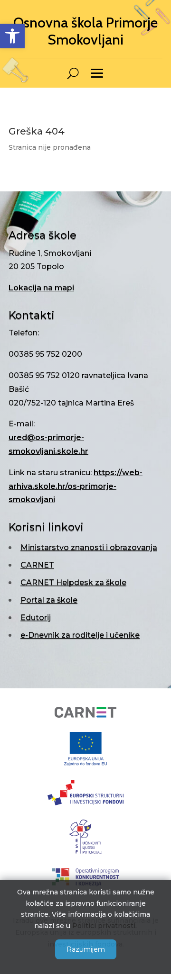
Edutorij (35, 617)
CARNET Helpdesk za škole (73, 582)
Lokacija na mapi (41, 287)
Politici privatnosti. (104, 925)
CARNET (37, 564)
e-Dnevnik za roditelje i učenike (80, 635)
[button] (12, 36)
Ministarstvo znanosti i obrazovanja (88, 547)
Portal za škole (48, 599)
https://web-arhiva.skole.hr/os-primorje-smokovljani (75, 486)
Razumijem (85, 949)
